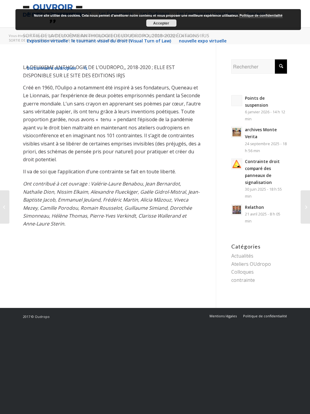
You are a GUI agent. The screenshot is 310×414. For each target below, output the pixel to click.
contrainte (243, 280)
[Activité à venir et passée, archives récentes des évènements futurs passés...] (305, 207)
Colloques (242, 272)
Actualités (242, 255)
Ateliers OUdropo (251, 264)
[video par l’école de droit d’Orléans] (4, 207)
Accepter (161, 23)
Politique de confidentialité (260, 15)
